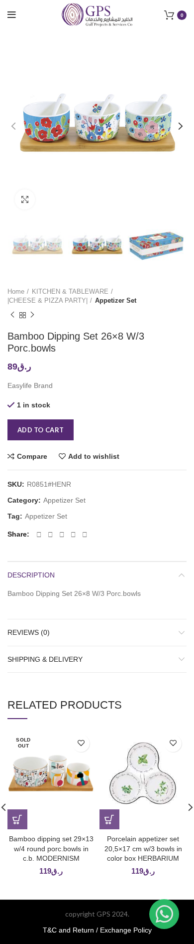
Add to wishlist (93, 456)
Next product (32, 315)
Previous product (12, 315)
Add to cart (40, 430)
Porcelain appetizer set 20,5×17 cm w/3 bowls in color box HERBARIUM (143, 848)
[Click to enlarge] (25, 199)
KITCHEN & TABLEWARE (70, 291)
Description (31, 575)
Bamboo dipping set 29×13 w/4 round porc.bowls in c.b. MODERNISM (51, 848)
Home (15, 291)
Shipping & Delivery (45, 659)
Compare (32, 456)
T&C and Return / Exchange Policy (97, 930)
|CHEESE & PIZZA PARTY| (47, 300)
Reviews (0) (28, 632)
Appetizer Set (115, 300)
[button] (109, 819)
